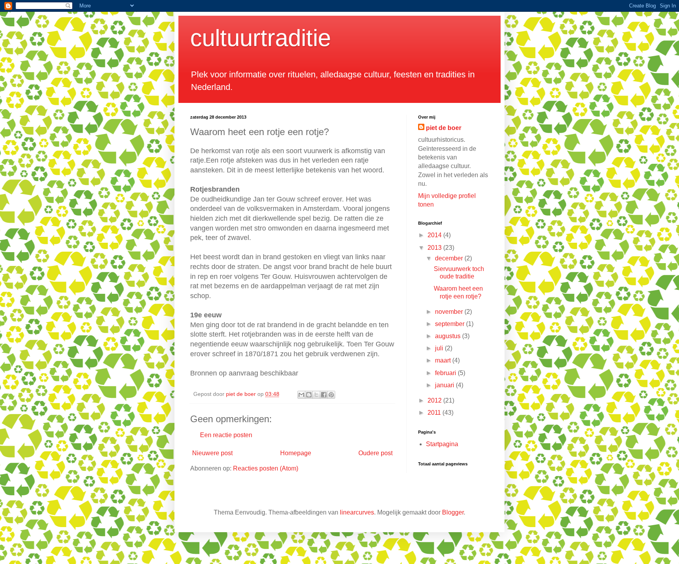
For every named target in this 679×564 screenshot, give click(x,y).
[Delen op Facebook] (324, 395)
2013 (435, 247)
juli (440, 348)
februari (446, 373)
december (449, 258)
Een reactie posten (226, 435)
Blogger (453, 512)
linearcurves (357, 512)
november (449, 311)
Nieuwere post (212, 453)
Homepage (295, 453)
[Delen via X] (316, 395)
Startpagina (442, 444)
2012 (435, 400)
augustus (448, 336)
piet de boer (443, 128)
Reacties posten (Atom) (265, 468)
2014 (435, 235)
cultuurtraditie (260, 38)
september (450, 323)
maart (443, 360)
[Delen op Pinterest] (331, 395)
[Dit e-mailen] (301, 395)
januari (445, 385)
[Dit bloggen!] (309, 395)
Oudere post (375, 453)
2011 (435, 412)
